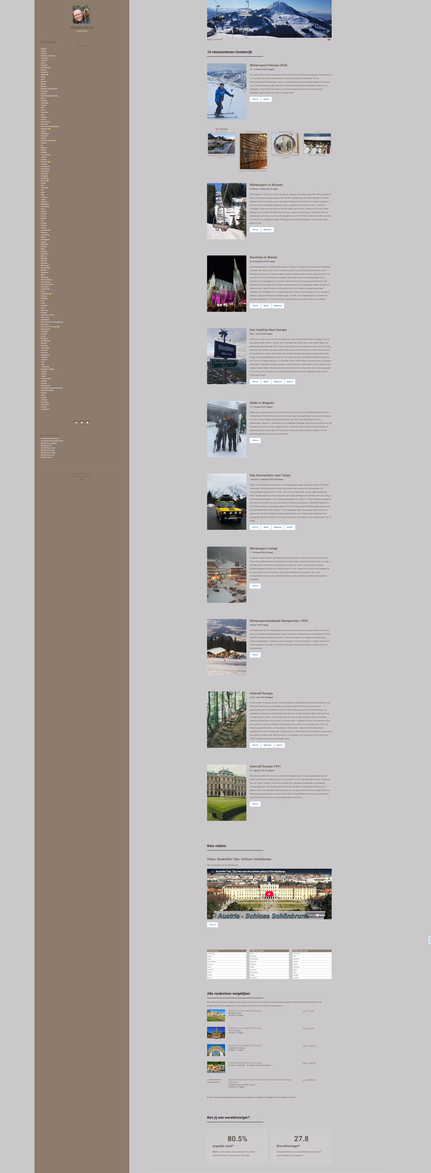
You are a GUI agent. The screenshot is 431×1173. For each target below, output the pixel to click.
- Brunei (43, 98)
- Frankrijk (43, 152)
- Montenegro (45, 265)
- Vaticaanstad (45, 386)
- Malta (42, 249)
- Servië (42, 336)
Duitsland (253, 956)
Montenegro (254, 972)
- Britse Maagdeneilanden (49, 96)
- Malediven (44, 244)
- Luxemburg (44, 235)
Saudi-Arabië (254, 959)
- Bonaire (43, 86)
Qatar (209, 967)
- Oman (42, 291)
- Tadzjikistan (44, 355)
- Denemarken (45, 122)
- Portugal (43, 305)
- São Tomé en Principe (48, 327)
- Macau (43, 237)
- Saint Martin (45, 320)
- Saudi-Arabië (45, 329)
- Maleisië (43, 247)
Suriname (253, 969)
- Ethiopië (43, 143)
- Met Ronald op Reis (47, 450)
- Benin (42, 79)
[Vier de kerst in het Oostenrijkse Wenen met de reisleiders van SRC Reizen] (216, 1033)
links (82, 479)
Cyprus (210, 956)
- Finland (43, 150)
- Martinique (44, 254)
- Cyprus (43, 119)
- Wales (42, 395)
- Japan (42, 199)
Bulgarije (253, 964)
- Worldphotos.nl (46, 445)
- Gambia (43, 157)
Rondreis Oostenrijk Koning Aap (244, 1062)
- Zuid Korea (44, 404)
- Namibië (43, 270)
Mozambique (212, 961)
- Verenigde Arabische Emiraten (51, 388)
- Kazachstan (44, 206)
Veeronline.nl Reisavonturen (82, 476)
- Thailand (43, 360)
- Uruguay (43, 383)
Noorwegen (296, 953)
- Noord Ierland (45, 282)
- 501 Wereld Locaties (47, 448)
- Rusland (43, 312)
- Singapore (44, 338)
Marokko (295, 975)
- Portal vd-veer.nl (46, 457)
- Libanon (43, 228)
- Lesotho (43, 223)
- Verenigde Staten (46, 390)
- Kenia (42, 209)
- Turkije (43, 376)
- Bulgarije (43, 100)
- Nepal (42, 275)
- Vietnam (43, 393)
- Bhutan (43, 82)
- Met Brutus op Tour (47, 455)
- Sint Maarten (45, 341)
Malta (294, 972)
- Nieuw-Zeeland (46, 279)
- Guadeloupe (44, 169)
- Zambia (43, 397)
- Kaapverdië (44, 204)
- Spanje (43, 348)
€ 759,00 (308, 1011)
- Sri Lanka (43, 350)
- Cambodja (44, 103)
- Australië (43, 65)
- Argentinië (44, 58)
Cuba (294, 956)
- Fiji (41, 145)
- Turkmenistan (45, 378)
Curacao (210, 964)
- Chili (42, 107)
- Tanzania (44, 357)
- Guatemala (44, 171)
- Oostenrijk (44, 294)
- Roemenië (44, 310)
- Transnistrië (44, 367)
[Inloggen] (87, 422)
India (251, 953)
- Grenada (43, 164)
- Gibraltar (43, 162)
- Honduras (44, 173)
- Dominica (44, 124)
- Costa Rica (44, 112)
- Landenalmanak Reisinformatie (51, 441)
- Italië (42, 195)
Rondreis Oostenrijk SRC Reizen (245, 1010)
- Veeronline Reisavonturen (49, 438)
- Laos (42, 221)
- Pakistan (43, 296)
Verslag (267, 230)
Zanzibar (210, 969)
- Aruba (42, 63)
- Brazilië (43, 93)
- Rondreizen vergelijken (48, 443)
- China (42, 110)
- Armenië (43, 60)
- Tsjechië (43, 371)
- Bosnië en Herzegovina (48, 89)
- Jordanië (43, 202)
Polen (209, 959)
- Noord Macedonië (46, 284)
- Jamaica (43, 197)
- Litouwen (43, 232)
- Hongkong (44, 178)
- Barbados (44, 72)
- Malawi (43, 242)
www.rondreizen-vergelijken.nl (270, 1006)
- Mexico (43, 256)
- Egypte (43, 131)
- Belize (42, 77)
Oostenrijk (211, 953)
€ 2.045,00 (309, 1063)
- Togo (42, 364)
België (252, 967)
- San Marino (44, 324)
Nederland (253, 978)
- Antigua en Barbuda (47, 56)
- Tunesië (43, 374)
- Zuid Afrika (44, 402)
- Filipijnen (43, 148)
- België (42, 75)
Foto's (255, 99)
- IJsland (43, 183)
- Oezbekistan (45, 289)
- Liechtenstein (45, 230)
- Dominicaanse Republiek (49, 126)
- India (42, 185)
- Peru (42, 301)
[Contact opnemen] (76, 422)
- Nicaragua (44, 277)
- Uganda (43, 381)
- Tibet (42, 362)
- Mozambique (45, 268)
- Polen (42, 303)
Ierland (295, 964)
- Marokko (43, 251)
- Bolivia (43, 84)
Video (266, 306)
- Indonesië (44, 188)
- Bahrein (43, 70)
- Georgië (43, 159)
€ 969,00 (308, 1028)
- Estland (43, 138)
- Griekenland (44, 166)
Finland (210, 975)
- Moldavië (43, 258)
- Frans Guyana (45, 155)
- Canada (43, 105)
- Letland (43, 225)
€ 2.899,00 (309, 1080)
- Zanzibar (43, 400)
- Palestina (44, 298)
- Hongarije (44, 176)
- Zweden (43, 407)
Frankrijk (295, 961)
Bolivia (210, 972)
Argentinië (253, 961)
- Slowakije (44, 345)
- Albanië (43, 49)
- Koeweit (43, 214)
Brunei (210, 978)
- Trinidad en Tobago (47, 369)
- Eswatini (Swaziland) (48, 140)
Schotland (296, 967)
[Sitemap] (82, 422)
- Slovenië (43, 343)
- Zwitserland (44, 409)
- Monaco (43, 261)
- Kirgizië (43, 211)
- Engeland (44, 136)
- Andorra (43, 53)
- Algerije (43, 51)
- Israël (42, 192)
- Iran (42, 190)
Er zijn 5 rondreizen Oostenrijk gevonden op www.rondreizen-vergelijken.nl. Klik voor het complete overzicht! (251, 1097)
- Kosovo (43, 216)
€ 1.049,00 (309, 1046)
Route (266, 99)
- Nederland (44, 272)
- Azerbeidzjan (45, 67)
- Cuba (42, 115)
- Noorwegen (44, 287)
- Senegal (43, 334)
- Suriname (44, 353)
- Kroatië (43, 218)
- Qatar (42, 308)
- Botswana (44, 91)
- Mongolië (43, 263)
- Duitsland (44, 129)
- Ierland (43, 181)
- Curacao (43, 117)
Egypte (252, 975)
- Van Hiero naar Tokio (48, 452)
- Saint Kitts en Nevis (47, 315)
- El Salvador (44, 133)
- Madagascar (45, 239)
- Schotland (44, 331)
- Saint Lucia (44, 317)
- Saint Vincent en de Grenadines (51, 322)
